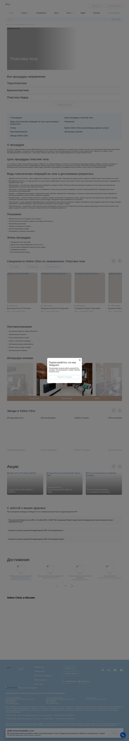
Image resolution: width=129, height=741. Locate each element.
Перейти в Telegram (64, 377)
